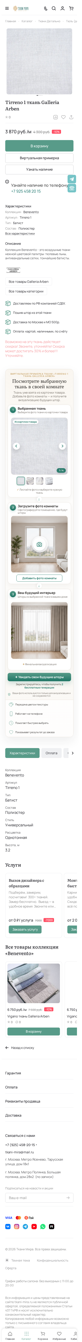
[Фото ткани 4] (49, 481)
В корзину (39, 145)
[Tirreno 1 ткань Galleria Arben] (39, 61)
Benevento (31, 212)
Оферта (10, 1268)
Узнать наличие (39, 169)
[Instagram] (16, 1226)
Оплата (51, 753)
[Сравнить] (55, 117)
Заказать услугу (25, 929)
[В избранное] (63, 117)
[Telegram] (25, 1226)
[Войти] (62, 8)
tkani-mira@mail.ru (19, 1152)
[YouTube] (34, 1226)
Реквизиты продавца (22, 1101)
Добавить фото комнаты (39, 578)
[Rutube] (51, 1226)
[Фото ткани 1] (21, 481)
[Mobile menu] (7, 8)
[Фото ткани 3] (39, 481)
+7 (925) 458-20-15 (20, 1145)
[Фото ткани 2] (30, 481)
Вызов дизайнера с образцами (26, 882)
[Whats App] (42, 1226)
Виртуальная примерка (39, 157)
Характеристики (22, 753)
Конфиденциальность (52, 1260)
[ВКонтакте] (7, 1226)
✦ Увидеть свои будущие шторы (39, 677)
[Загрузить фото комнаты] (39, 544)
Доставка (13, 1115)
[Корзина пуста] (71, 8)
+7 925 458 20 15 (26, 191)
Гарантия (13, 1073)
